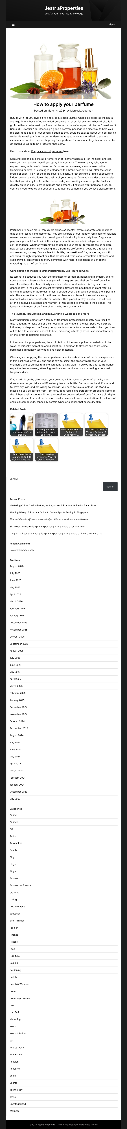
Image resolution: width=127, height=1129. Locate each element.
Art (11, 828)
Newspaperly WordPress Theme (81, 1124)
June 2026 (15, 580)
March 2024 (16, 770)
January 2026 (17, 615)
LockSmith (15, 1012)
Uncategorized (18, 1103)
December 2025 (18, 622)
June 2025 (15, 664)
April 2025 (15, 678)
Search (14, 478)
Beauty (13, 850)
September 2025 (19, 643)
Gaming (14, 962)
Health (13, 977)
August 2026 (17, 566)
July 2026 (15, 573)
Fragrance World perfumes (47, 151)
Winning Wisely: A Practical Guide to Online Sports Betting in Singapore (49, 512)
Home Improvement (20, 998)
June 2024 (15, 749)
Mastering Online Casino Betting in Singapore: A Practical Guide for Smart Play (53, 505)
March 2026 (16, 601)
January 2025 (17, 700)
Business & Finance (20, 885)
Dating (13, 899)
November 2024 (18, 714)
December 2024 (18, 707)
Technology (16, 1089)
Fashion (14, 927)
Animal (13, 815)
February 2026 (18, 608)
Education (15, 913)
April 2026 (15, 594)
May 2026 (15, 587)
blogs (13, 864)
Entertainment (17, 920)
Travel (13, 1096)
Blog (12, 857)
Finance (14, 934)
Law (12, 1005)
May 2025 (15, 671)
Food (12, 948)
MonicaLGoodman (81, 110)
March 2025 (16, 686)
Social (13, 1075)
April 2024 (15, 763)
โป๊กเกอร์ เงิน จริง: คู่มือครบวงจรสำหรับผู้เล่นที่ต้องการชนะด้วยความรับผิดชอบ (49, 519)
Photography (17, 1047)
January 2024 (17, 784)
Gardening (15, 970)
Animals (14, 821)
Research (15, 1068)
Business (15, 878)
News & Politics (18, 1033)
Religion (14, 1061)
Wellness (15, 1110)
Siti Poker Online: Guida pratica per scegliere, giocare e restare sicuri (47, 526)
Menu (112, 24)
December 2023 (18, 791)
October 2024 (17, 721)
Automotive (16, 843)
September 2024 (19, 728)
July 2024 (15, 742)
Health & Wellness (19, 984)
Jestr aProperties (64, 8)
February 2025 (18, 693)
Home (13, 991)
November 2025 (18, 629)
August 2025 (17, 650)
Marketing (15, 1019)
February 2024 (18, 777)
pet (11, 1040)
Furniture (15, 955)
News (13, 1026)
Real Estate (16, 1054)
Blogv (13, 871)
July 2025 (15, 657)
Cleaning (14, 892)
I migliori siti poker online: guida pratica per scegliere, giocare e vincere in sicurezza (56, 533)
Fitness (14, 941)
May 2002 (15, 798)
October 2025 (17, 636)
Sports (13, 1082)
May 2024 (15, 756)
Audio (13, 836)
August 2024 (17, 735)
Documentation (18, 906)
